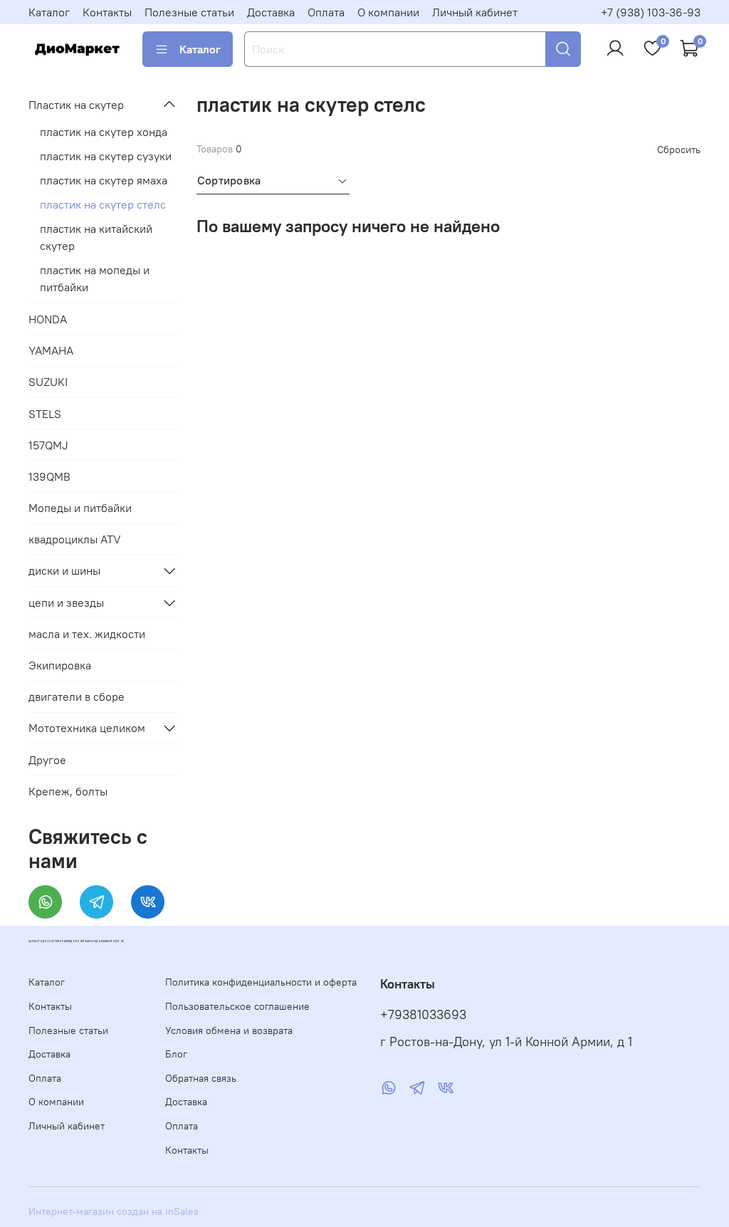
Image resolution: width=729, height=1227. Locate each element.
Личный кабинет (475, 12)
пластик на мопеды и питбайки (95, 278)
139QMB (49, 476)
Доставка (271, 12)
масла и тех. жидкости (86, 634)
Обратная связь (200, 1078)
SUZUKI (48, 382)
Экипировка (59, 665)
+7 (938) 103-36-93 (651, 12)
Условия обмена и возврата (229, 1030)
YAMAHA (50, 350)
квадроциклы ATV (74, 539)
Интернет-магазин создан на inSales (113, 1211)
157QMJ (48, 445)
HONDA (47, 319)
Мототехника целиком (86, 728)
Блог (176, 1054)
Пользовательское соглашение (237, 1006)
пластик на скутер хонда (103, 132)
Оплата (326, 12)
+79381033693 (423, 1015)
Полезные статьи (189, 12)
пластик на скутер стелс (103, 204)
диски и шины (64, 570)
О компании (388, 12)
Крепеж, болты (67, 791)
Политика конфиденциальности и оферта (261, 982)
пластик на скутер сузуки (106, 156)
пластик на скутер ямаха (103, 180)
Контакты (107, 12)
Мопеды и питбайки (80, 508)
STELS (44, 414)
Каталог (49, 12)
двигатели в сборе (76, 696)
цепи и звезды (66, 602)
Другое (47, 760)
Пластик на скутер (76, 105)
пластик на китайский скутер (96, 237)
